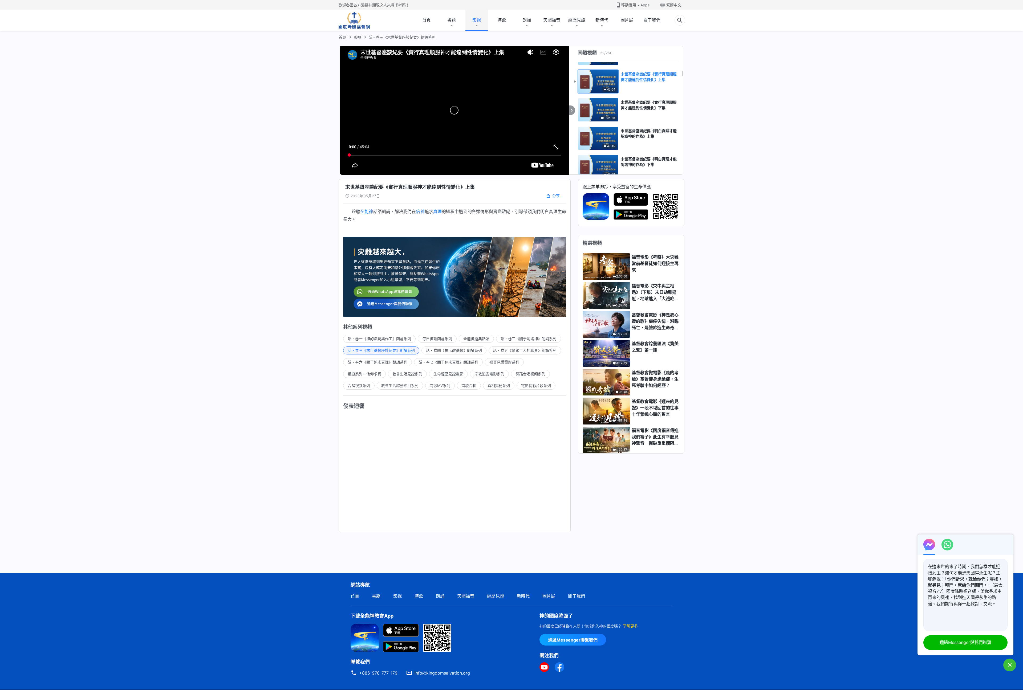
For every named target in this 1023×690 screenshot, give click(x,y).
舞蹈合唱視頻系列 (530, 373)
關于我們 (651, 20)
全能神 (366, 211)
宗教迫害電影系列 (489, 373)
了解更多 (630, 626)
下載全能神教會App (372, 616)
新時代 (601, 20)
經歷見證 (576, 20)
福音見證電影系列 (504, 362)
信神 (420, 211)
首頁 (426, 20)
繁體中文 (673, 5)
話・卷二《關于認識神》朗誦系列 (529, 338)
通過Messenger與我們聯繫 (965, 642)
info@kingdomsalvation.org (442, 673)
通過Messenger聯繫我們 (573, 640)
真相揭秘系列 (499, 385)
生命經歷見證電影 (448, 373)
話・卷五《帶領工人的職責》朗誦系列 (525, 350)
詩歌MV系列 (440, 385)
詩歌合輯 (468, 385)
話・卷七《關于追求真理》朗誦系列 (448, 362)
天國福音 (551, 20)
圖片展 (626, 20)
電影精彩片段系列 (536, 385)
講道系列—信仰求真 (364, 373)
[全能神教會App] (596, 206)
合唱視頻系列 (359, 385)
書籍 (451, 20)
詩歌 (501, 20)
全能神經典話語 (476, 338)
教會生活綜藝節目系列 (400, 385)
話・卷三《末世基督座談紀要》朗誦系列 (402, 37)
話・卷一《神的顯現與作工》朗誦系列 (379, 338)
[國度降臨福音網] (354, 20)
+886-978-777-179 (378, 673)
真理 (437, 211)
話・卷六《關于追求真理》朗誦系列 (377, 362)
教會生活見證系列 (407, 373)
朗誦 (526, 20)
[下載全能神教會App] (365, 637)
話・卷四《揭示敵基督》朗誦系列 (454, 350)
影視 (476, 20)
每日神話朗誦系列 (437, 338)
